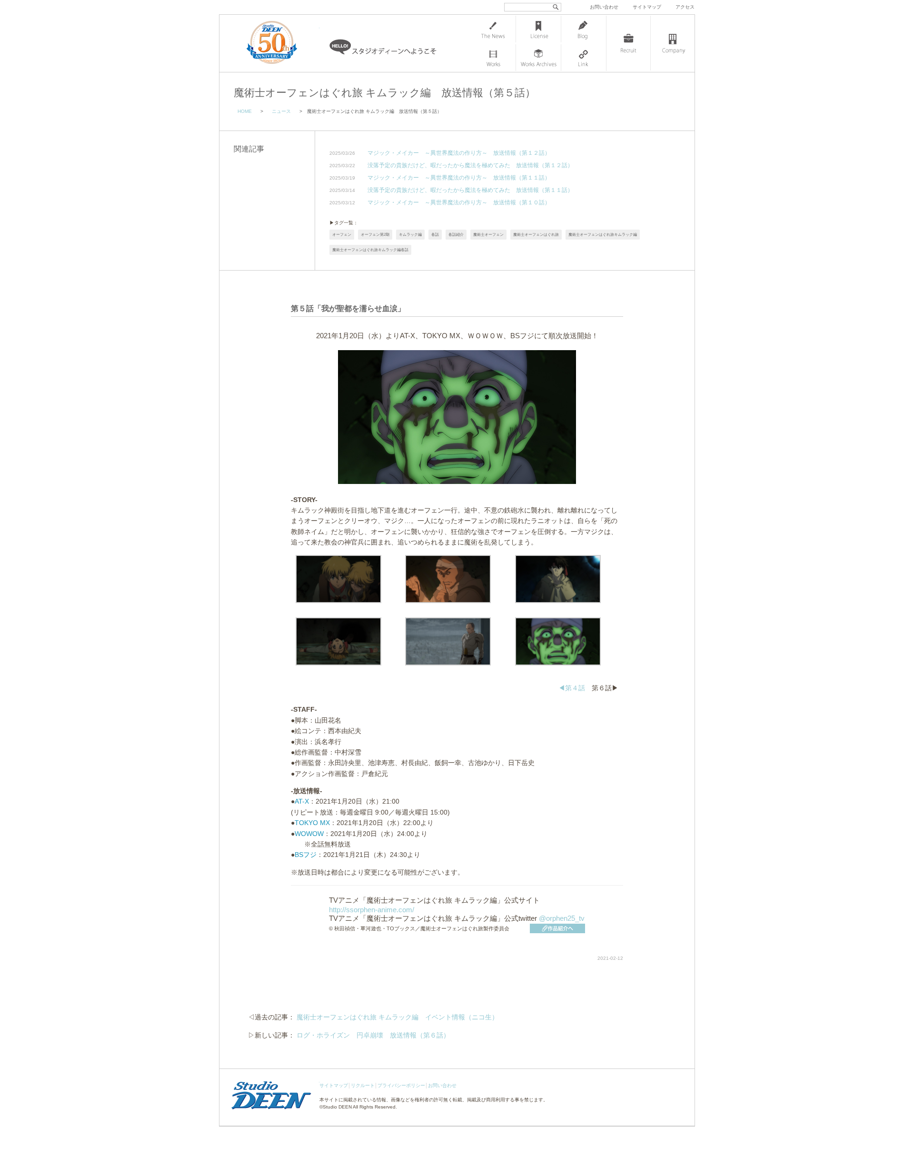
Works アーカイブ (538, 57)
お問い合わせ (604, 7)
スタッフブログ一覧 (583, 29)
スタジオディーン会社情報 (673, 43)
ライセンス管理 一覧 (538, 29)
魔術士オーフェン (488, 234)
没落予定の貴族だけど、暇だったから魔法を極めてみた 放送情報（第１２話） (470, 165)
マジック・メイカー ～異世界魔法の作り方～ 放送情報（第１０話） (459, 203)
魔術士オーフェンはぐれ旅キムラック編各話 (370, 250)
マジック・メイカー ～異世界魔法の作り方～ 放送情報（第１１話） (459, 178)
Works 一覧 (493, 57)
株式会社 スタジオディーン (281, 43)
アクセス (685, 7)
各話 (435, 234)
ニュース (281, 111)
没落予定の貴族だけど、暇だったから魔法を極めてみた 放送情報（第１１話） (470, 190)
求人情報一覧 (628, 43)
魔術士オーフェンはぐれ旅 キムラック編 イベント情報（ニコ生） (397, 1017)
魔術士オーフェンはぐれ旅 (536, 234)
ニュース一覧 (493, 29)
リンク (583, 57)
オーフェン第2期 (375, 234)
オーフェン (341, 234)
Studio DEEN (337, 1106)
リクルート (363, 1085)
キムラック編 (410, 234)
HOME (245, 111)
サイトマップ (647, 7)
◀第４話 (571, 688)
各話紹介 (456, 234)
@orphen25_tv (562, 918)
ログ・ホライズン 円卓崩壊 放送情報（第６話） (373, 1035)
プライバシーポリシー (401, 1085)
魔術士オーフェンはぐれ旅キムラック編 (602, 234)
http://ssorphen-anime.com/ (371, 910)
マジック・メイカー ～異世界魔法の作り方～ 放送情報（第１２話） (459, 153)
